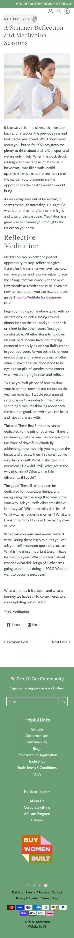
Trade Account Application (37, 755)
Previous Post (17, 642)
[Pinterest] (40, 885)
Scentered (43, 922)
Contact (57, 892)
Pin (34, 625)
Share (16, 625)
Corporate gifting (37, 807)
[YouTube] (45, 885)
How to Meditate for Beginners (38, 297)
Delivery (17, 892)
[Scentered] (20, 19)
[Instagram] (28, 885)
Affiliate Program (37, 813)
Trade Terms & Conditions (37, 767)
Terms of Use (49, 898)
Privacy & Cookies (27, 898)
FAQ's (37, 774)
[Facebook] (34, 885)
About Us (37, 801)
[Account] (50, 11)
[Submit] (63, 701)
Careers (37, 820)
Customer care (37, 735)
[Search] (59, 11)
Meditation (20, 612)
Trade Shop (37, 761)
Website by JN (37, 926)
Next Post (59, 642)
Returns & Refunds (38, 892)
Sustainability (37, 742)
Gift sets (37, 729)
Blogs (37, 748)
